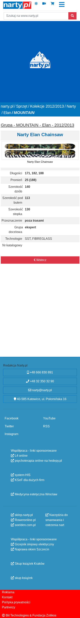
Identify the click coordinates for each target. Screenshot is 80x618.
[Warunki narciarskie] (36, 4)
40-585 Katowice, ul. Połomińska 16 (41, 399)
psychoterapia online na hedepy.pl (38, 460)
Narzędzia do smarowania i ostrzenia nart (56, 520)
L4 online (21, 455)
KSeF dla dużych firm (29, 480)
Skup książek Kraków (29, 563)
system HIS (22, 475)
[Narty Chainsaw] (40, 150)
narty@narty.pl (41, 390)
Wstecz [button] (41, 260)
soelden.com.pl (25, 525)
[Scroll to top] (74, 612)
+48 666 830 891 (41, 372)
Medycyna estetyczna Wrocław (35, 494)
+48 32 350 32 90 (41, 381)
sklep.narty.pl (23, 515)
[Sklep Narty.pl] (52, 4)
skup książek (23, 578)
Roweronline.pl (25, 520)
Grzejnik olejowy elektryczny (34, 544)
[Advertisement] (40, 314)
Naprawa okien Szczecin (31, 549)
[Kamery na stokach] (44, 4)
